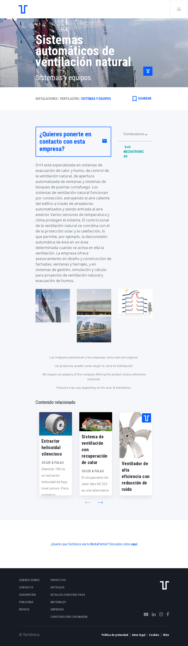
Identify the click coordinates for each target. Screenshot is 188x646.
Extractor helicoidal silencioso (51, 447)
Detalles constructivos (67, 594)
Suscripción (27, 594)
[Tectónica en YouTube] (144, 614)
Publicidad (26, 602)
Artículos (57, 587)
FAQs (166, 635)
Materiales (58, 602)
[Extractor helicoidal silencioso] (55, 423)
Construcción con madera (69, 616)
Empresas (57, 609)
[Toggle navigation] (179, 9)
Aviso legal (138, 635)
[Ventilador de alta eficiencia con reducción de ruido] (135, 435)
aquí (134, 544)
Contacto (26, 587)
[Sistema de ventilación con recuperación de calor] (95, 421)
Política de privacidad (115, 635)
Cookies (154, 635)
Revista (24, 609)
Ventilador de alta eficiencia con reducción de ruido (135, 476)
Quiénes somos (29, 580)
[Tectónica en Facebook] (166, 614)
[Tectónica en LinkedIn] (152, 614)
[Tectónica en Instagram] (159, 614)
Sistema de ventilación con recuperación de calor (95, 449)
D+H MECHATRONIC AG (134, 151)
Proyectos (58, 580)
